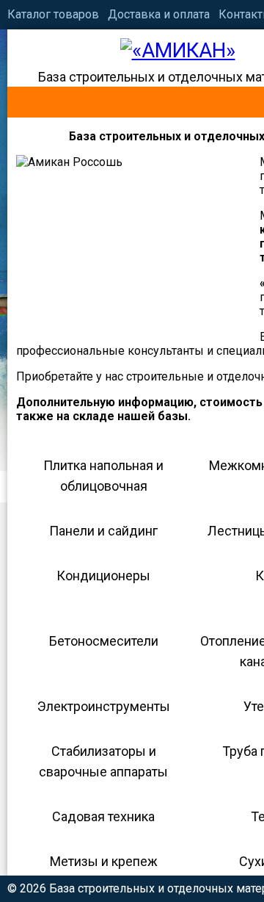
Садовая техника (103, 816)
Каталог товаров (53, 14)
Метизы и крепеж (104, 861)
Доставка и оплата (159, 14)
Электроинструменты (103, 706)
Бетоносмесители (103, 641)
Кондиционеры (103, 575)
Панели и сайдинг (103, 530)
